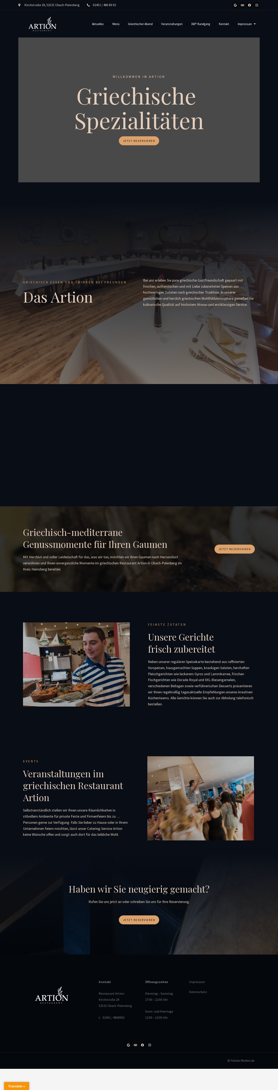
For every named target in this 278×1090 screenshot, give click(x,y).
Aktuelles (98, 24)
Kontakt (224, 24)
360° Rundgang (200, 24)
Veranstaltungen (172, 24)
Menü (115, 24)
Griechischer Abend (140, 24)
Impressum (245, 24)
